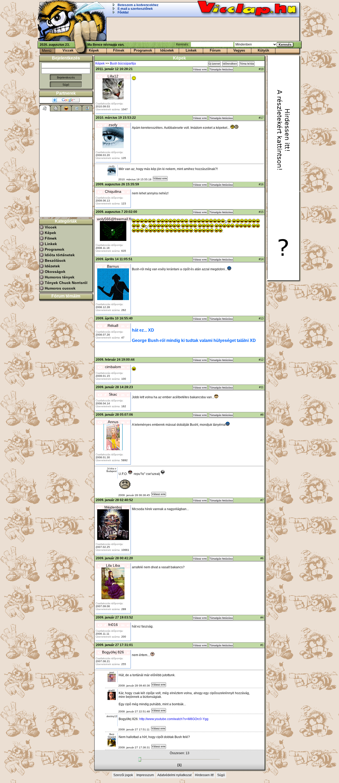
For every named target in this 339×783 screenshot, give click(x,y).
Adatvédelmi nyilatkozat (174, 775)
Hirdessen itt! (204, 775)
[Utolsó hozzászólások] (44, 108)
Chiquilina (113, 191)
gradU (111, 690)
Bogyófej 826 (113, 652)
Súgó (66, 84)
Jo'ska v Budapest (111, 470)
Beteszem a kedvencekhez (138, 5)
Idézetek (167, 50)
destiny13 (111, 716)
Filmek (118, 50)
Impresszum (145, 775)
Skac (113, 394)
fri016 (113, 624)
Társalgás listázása (221, 69)
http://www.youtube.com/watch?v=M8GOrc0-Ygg (173, 719)
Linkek (191, 50)
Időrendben (230, 63)
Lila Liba (113, 565)
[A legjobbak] (66, 108)
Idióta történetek (60, 255)
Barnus (113, 266)
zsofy (113, 125)
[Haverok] (87, 108)
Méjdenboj (113, 507)
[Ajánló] (77, 108)
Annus (113, 422)
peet (111, 672)
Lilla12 (113, 76)
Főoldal (123, 12)
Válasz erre (200, 69)
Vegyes (239, 50)
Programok (143, 50)
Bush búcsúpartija (123, 63)
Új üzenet (214, 63)
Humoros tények (59, 277)
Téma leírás (247, 63)
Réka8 (113, 325)
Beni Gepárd (112, 735)
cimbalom (113, 367)
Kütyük (263, 50)
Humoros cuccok (60, 288)
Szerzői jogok (123, 775)
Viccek (68, 50)
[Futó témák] (55, 108)
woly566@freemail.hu (115, 219)
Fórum (215, 50)
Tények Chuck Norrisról (66, 283)
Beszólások (55, 260)
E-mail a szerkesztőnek (135, 9)
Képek (94, 50)
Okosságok (55, 271)
